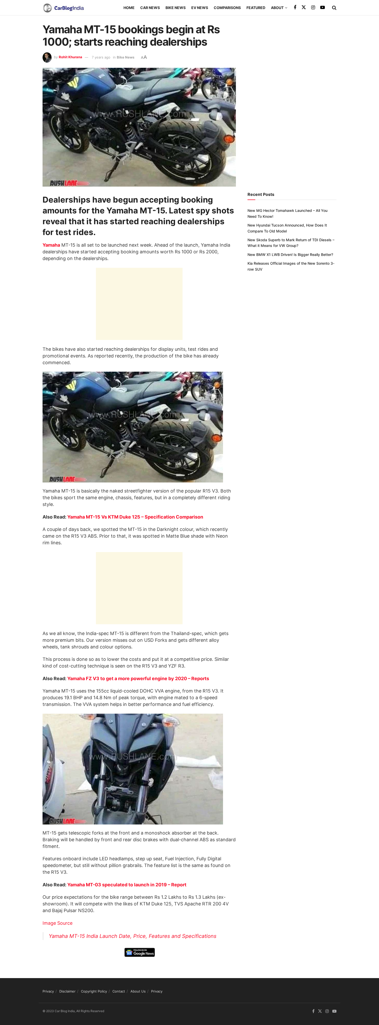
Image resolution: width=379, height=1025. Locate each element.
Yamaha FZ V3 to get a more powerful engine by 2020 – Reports (138, 678)
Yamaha (51, 245)
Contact (118, 991)
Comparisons (227, 7)
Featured (255, 7)
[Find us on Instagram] (313, 8)
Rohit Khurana (70, 57)
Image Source (57, 923)
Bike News (176, 7)
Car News (150, 7)
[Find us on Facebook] (295, 8)
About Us (138, 991)
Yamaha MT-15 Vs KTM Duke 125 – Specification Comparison (135, 517)
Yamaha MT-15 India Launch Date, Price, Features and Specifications (132, 936)
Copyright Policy (94, 991)
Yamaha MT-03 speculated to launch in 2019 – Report (126, 884)
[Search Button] (334, 7)
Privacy (48, 991)
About (277, 7)
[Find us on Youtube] (322, 8)
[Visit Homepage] (63, 7)
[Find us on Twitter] (303, 7)
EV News (199, 7)
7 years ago (101, 57)
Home (129, 7)
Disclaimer (67, 991)
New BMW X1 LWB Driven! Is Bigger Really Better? (290, 254)
